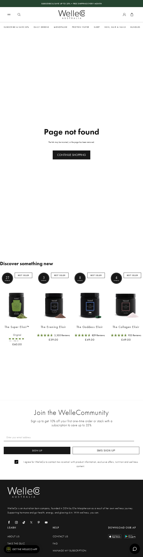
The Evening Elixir (53, 327)
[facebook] (8, 522)
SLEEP (97, 27)
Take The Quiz (16, 543)
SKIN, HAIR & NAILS (115, 27)
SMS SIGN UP (106, 450)
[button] (22, 549)
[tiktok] (23, 522)
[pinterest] (38, 522)
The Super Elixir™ (17, 327)
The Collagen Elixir (126, 327)
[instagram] (16, 522)
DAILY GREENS (41, 27)
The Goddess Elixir (90, 327)
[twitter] (31, 522)
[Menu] (8, 14)
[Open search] (19, 14)
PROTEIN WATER (80, 27)
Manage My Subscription (69, 550)
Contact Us (60, 536)
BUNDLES (135, 27)
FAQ (55, 543)
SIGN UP (37, 450)
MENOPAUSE (60, 27)
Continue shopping (71, 155)
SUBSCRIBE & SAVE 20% (16, 27)
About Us (13, 536)
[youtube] (46, 522)
